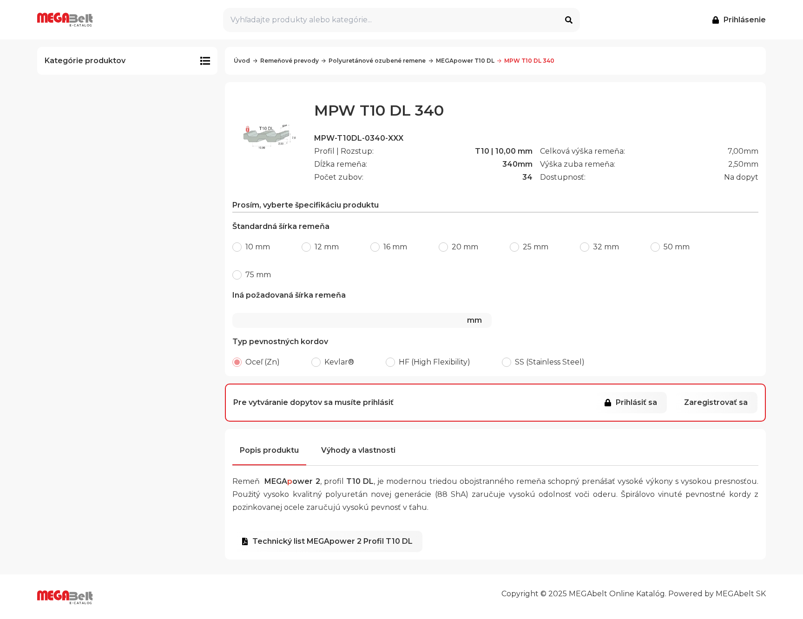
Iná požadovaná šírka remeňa (357, 308)
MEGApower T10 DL (465, 60)
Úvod (242, 60)
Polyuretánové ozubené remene (377, 60)
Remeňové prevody (289, 60)
